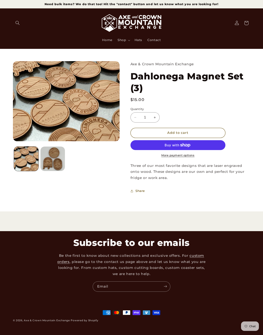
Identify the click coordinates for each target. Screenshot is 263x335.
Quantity (137, 109)
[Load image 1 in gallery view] (26, 159)
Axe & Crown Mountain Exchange (47, 320)
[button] (17, 23)
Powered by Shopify (84, 320)
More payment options (178, 155)
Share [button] (140, 191)
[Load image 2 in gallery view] (52, 159)
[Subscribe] (165, 286)
